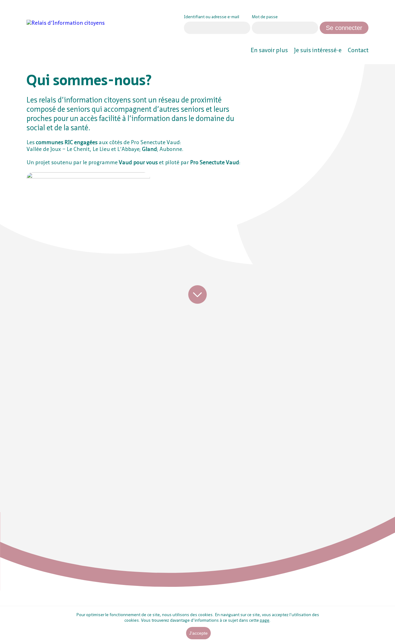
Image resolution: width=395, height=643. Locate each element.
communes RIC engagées (67, 142)
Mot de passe (265, 17)
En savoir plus (269, 51)
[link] (77, 23)
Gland (149, 149)
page (264, 620)
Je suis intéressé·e (318, 51)
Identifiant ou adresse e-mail (211, 17)
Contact (358, 51)
